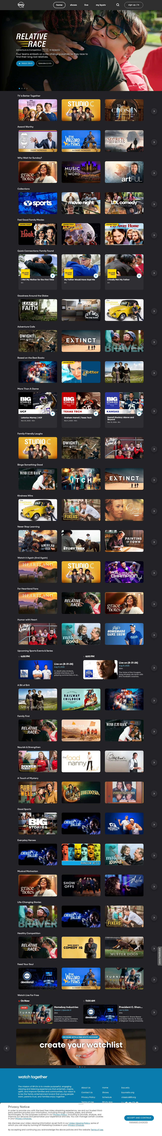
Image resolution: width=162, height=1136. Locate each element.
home (59, 5)
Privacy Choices (76, 1125)
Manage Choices (138, 1122)
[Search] (118, 5)
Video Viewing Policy (79, 1123)
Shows (105, 1093)
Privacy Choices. (23, 1119)
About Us (85, 1088)
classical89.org (128, 1097)
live (86, 5)
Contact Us (86, 1093)
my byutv (101, 5)
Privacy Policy (88, 1097)
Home (105, 1088)
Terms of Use (87, 1102)
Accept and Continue (139, 1118)
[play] (52, 275)
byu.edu (125, 1088)
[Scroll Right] (154, 111)
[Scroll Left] (6, 1048)
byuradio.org (127, 1093)
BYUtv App (107, 1102)
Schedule (107, 1097)
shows (73, 5)
